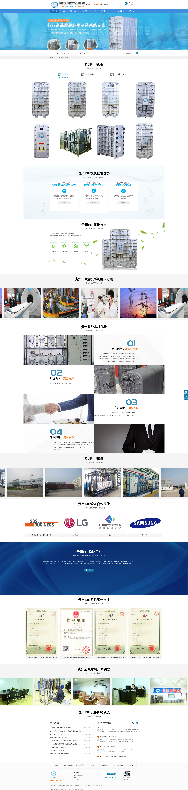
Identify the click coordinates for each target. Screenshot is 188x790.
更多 (133, 723)
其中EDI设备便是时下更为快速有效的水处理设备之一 (65, 744)
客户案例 (111, 11)
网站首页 (54, 11)
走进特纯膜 (121, 11)
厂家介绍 (130, 765)
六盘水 (81, 789)
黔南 (63, 789)
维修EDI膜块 (73, 11)
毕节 (73, 789)
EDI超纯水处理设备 (118, 765)
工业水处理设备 (105, 765)
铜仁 (75, 789)
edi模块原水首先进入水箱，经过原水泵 (61, 728)
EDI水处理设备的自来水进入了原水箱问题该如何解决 (65, 731)
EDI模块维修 (91, 74)
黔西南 (69, 789)
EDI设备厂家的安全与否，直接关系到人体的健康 (113, 732)
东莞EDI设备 (87, 785)
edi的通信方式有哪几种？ (106, 752)
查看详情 (90, 570)
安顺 (78, 789)
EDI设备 (93, 765)
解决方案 (94, 11)
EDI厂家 (58, 57)
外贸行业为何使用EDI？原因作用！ (60, 754)
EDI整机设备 (84, 11)
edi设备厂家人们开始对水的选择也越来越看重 (63, 741)
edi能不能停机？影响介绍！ (58, 747)
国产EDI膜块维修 (68, 765)
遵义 (66, 789)
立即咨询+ (64, 203)
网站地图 (101, 785)
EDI (67, 4)
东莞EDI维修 (94, 785)
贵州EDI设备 (64, 57)
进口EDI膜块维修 (80, 765)
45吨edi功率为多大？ (56, 734)
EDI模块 (63, 11)
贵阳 (57, 789)
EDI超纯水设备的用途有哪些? (58, 737)
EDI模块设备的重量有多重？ (107, 742)
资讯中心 (102, 11)
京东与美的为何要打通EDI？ (58, 750)
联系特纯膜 (131, 11)
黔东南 (60, 789)
